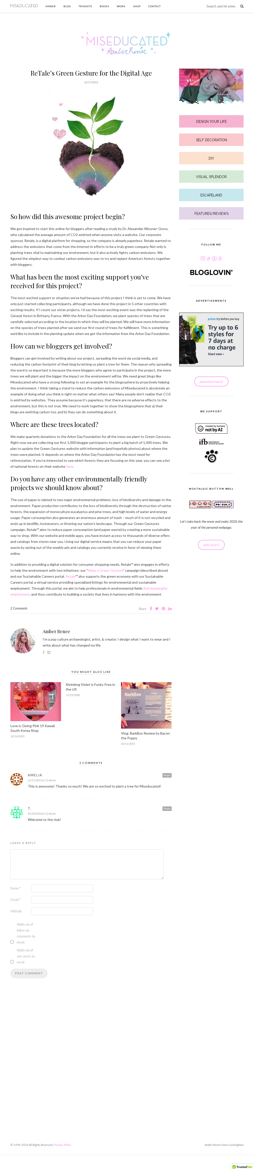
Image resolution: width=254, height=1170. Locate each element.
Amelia (35, 775)
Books (104, 6)
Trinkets (85, 6)
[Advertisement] (91, 1057)
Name (15, 888)
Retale (70, 576)
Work (121, 6)
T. (30, 808)
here (69, 466)
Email (15, 900)
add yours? (211, 545)
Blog (67, 6)
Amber (50, 6)
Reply (167, 775)
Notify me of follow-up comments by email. (26, 933)
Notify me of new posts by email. (26, 956)
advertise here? (211, 381)
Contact (154, 6)
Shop (137, 6)
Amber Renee (56, 631)
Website (16, 911)
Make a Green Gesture (105, 570)
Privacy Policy (62, 1145)
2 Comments (18, 608)
